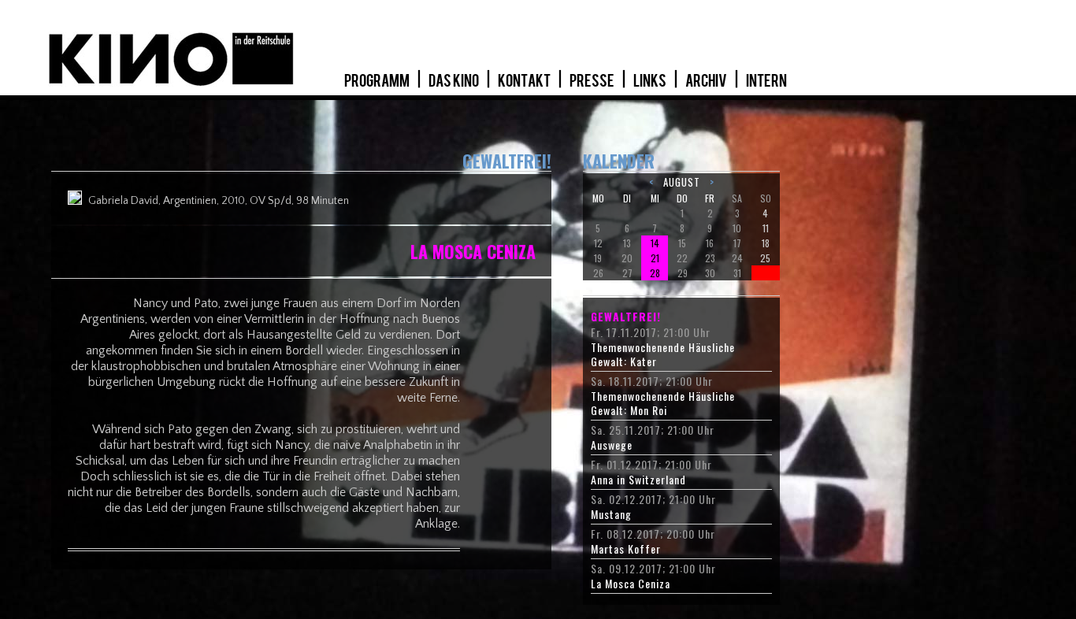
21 (655, 258)
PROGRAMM (377, 81)
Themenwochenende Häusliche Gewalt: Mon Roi (663, 403)
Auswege (612, 445)
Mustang (611, 514)
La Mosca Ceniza (630, 583)
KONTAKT (525, 81)
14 (655, 243)
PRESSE (592, 81)
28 (655, 273)
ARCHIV (707, 81)
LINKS (650, 81)
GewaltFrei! (626, 317)
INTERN (766, 81)
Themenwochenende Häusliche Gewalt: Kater (663, 354)
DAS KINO (454, 81)
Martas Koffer (626, 549)
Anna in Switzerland (638, 480)
